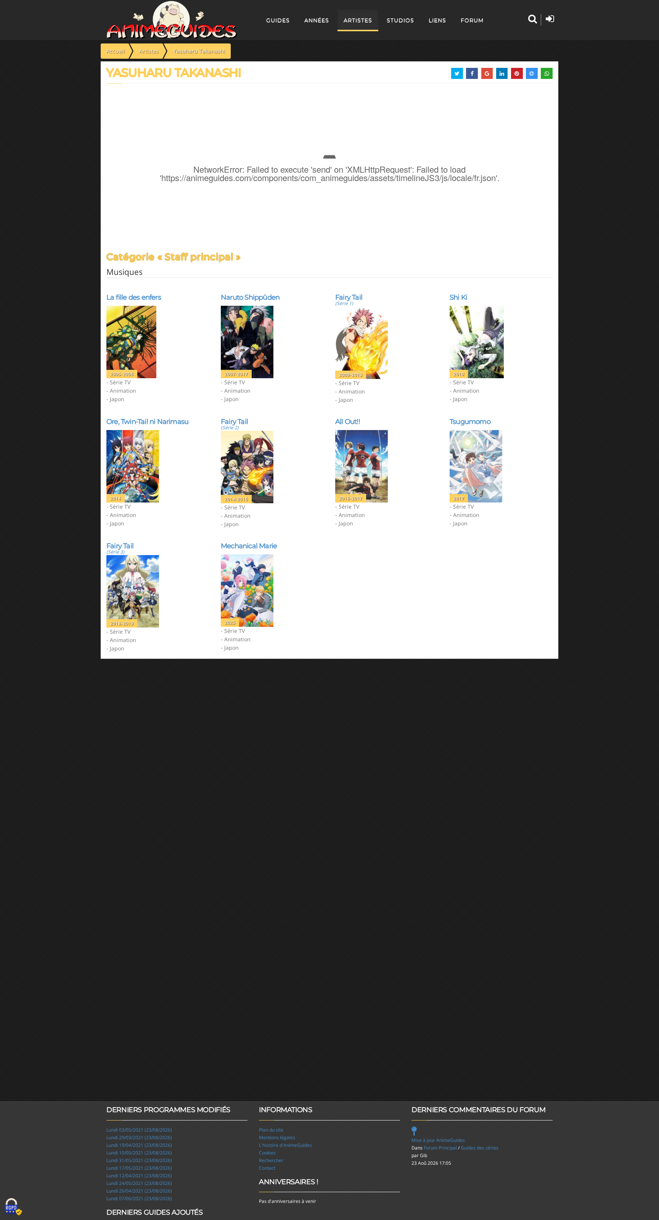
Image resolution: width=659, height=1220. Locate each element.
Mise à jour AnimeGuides (438, 1140)
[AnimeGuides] (171, 20)
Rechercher (271, 1160)
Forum (472, 20)
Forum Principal (440, 1148)
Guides (278, 20)
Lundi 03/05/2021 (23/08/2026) (139, 1130)
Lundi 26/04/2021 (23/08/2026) (139, 1191)
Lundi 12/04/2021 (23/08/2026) (139, 1175)
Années (316, 20)
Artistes (358, 20)
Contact (267, 1168)
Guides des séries (479, 1148)
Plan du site (271, 1130)
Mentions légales (277, 1137)
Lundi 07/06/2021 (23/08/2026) (139, 1198)
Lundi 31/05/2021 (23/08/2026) (139, 1160)
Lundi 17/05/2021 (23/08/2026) (139, 1168)
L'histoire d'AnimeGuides (285, 1145)
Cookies (267, 1152)
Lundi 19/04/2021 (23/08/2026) (139, 1145)
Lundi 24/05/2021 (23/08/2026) (139, 1183)
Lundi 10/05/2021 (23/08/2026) (139, 1152)
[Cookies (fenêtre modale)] (13, 1207)
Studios (400, 20)
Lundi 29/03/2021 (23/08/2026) (139, 1137)
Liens (437, 20)
